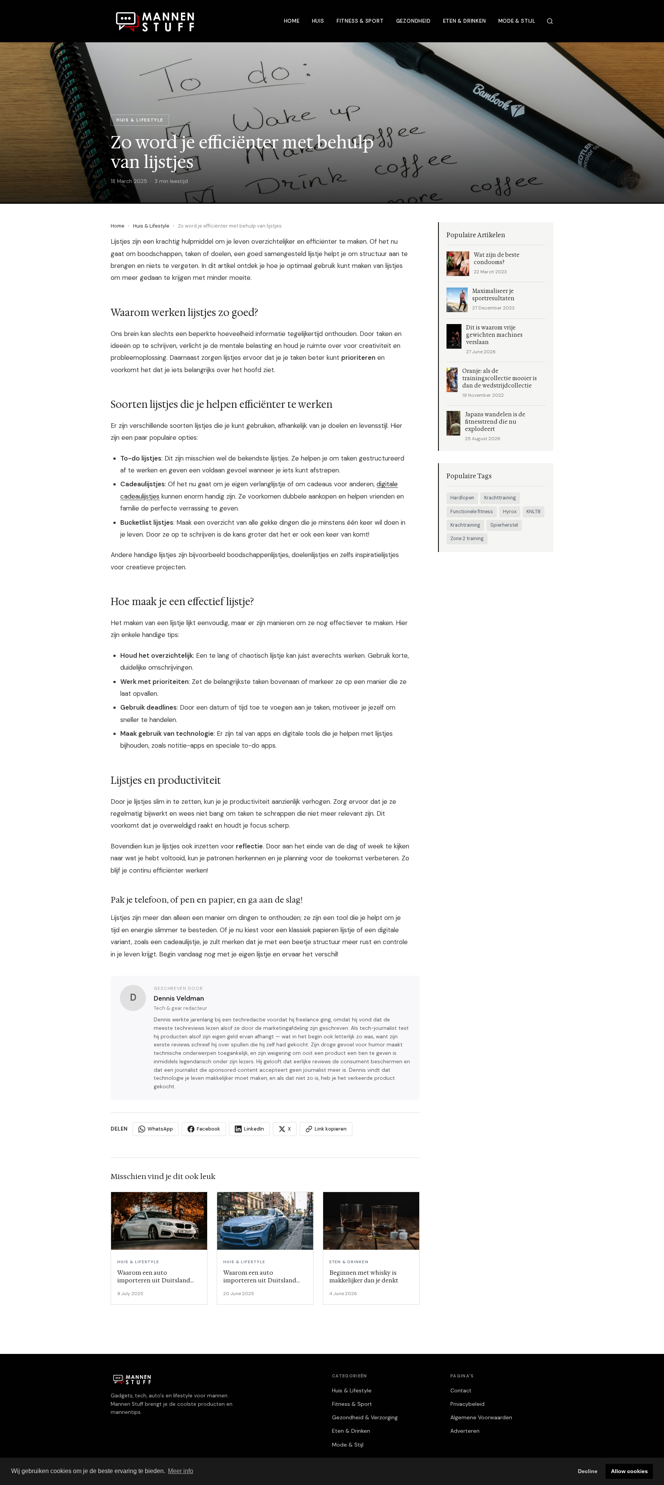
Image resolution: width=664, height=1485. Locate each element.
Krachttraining (500, 498)
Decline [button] (588, 1471)
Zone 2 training (467, 538)
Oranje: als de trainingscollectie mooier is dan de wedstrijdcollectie (499, 378)
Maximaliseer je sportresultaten (493, 295)
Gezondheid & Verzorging (365, 1417)
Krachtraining (465, 525)
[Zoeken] (549, 21)
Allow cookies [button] (629, 1471)
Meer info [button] (180, 1471)
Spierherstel (504, 525)
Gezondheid (413, 21)
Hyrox (509, 512)
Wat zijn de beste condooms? (497, 258)
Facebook (208, 1129)
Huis (318, 21)
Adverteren (465, 1430)
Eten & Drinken (464, 21)
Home (292, 21)
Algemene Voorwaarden (481, 1417)
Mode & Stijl (517, 21)
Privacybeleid (467, 1403)
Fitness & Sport (360, 21)
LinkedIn (254, 1129)
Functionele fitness (471, 512)
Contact (460, 1390)
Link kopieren (331, 1129)
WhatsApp (160, 1129)
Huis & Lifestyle (151, 226)
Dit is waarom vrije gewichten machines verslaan (494, 335)
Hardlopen (462, 498)
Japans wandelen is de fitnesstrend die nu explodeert (495, 422)
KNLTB (533, 512)
